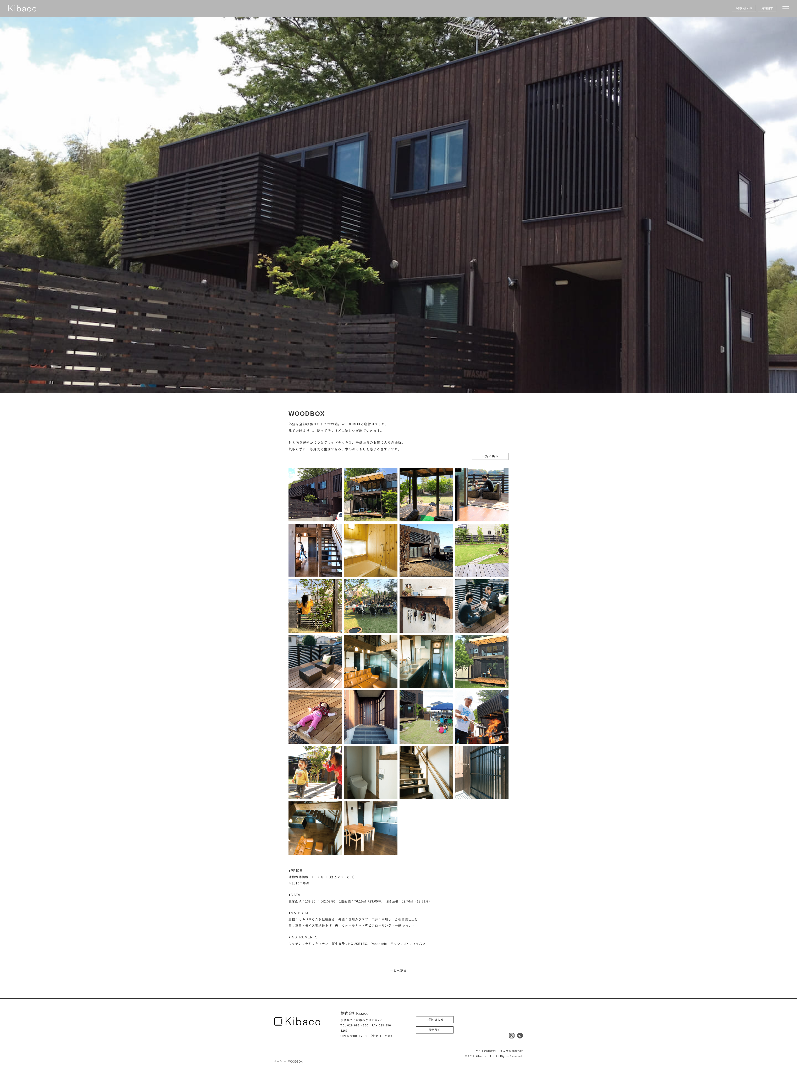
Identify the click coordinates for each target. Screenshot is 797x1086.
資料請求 (767, 8)
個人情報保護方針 (511, 1051)
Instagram (512, 1035)
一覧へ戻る (398, 970)
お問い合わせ (744, 8)
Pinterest (520, 1035)
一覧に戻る (490, 456)
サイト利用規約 (486, 1051)
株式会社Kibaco (22, 8)
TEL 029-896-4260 (354, 1025)
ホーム (278, 1061)
